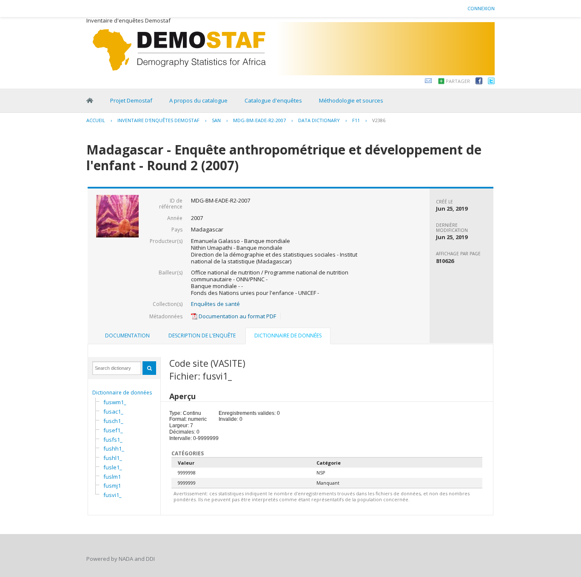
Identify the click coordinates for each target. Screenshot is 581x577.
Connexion (481, 8)
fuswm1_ (114, 402)
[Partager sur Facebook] (479, 82)
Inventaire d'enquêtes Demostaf (158, 120)
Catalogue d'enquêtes (273, 100)
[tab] (127, 336)
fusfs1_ (112, 439)
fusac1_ (113, 411)
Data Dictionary (319, 120)
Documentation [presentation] (127, 335)
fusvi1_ (112, 494)
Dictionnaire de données (122, 392)
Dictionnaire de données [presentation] (288, 335)
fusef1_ (113, 430)
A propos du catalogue (198, 100)
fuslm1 (112, 476)
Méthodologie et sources (351, 100)
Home (89, 100)
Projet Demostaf (131, 100)
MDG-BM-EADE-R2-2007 (259, 120)
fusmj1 (112, 485)
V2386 (378, 120)
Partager (458, 81)
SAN (216, 120)
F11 (356, 120)
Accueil (95, 120)
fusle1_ (112, 467)
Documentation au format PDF (236, 316)
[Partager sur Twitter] (491, 82)
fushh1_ (113, 448)
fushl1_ (112, 457)
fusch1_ (113, 420)
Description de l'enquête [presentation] (202, 335)
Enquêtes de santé (215, 304)
